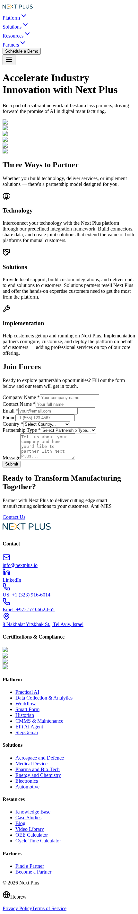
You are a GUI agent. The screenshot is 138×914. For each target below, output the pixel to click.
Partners (11, 45)
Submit (11, 464)
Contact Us (14, 517)
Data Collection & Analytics (44, 698)
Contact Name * (19, 404)
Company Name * (21, 397)
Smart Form (27, 709)
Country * (13, 424)
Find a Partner (29, 866)
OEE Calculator (31, 835)
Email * (10, 410)
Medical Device (31, 763)
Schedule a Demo (21, 51)
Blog (20, 823)
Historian (24, 715)
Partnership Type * (22, 430)
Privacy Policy (17, 908)
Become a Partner (33, 872)
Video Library (29, 829)
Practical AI (27, 692)
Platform (11, 18)
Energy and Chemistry (38, 775)
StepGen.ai (26, 732)
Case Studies (28, 817)
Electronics (26, 781)
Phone (9, 417)
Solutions (12, 27)
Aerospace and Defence (39, 758)
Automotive (27, 786)
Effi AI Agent (29, 726)
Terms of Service (49, 908)
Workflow (25, 703)
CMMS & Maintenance (39, 721)
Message (11, 457)
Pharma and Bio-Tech (37, 769)
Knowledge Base (32, 811)
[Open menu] (9, 60)
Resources (13, 36)
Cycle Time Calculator (38, 840)
